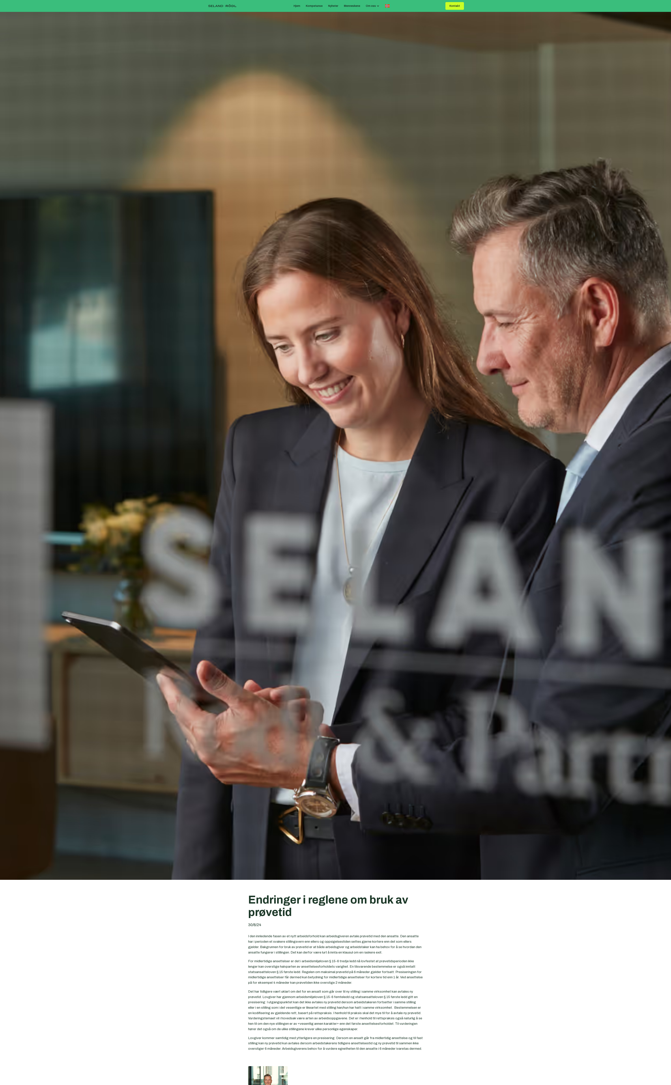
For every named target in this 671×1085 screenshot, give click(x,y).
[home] (222, 6)
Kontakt (454, 5)
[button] (372, 6)
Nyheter (333, 5)
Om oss (371, 5)
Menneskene (352, 5)
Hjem (297, 5)
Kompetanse (314, 5)
